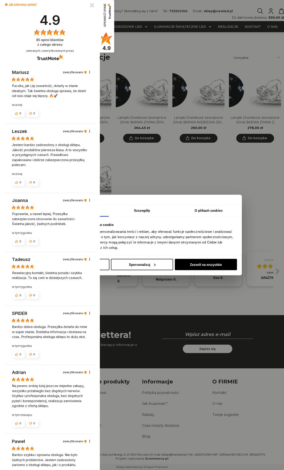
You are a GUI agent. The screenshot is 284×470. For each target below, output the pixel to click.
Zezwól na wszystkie (206, 264)
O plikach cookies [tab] (209, 210)
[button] (6, 4)
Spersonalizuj (139, 264)
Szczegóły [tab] (142, 210)
